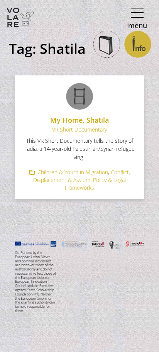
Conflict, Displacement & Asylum (81, 176)
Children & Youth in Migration (72, 172)
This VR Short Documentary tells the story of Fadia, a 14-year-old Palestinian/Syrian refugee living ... (79, 149)
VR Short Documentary (79, 129)
